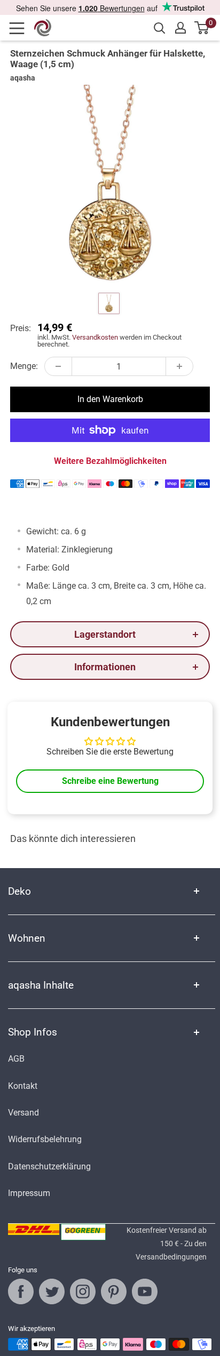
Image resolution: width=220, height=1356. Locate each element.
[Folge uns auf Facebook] (21, 1291)
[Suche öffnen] (160, 28)
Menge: (24, 366)
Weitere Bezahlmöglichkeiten (110, 461)
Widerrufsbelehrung (45, 1139)
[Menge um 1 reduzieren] (58, 366)
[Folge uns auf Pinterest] (114, 1291)
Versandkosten (95, 337)
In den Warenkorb (110, 399)
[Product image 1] (109, 303)
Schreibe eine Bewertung (110, 781)
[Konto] (180, 28)
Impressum (29, 1193)
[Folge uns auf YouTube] (145, 1291)
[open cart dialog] (202, 27)
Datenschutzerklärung (49, 1166)
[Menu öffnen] (20, 28)
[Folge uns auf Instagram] (83, 1291)
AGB (16, 1059)
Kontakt (22, 1086)
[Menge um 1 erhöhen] (179, 366)
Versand (23, 1113)
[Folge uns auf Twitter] (52, 1291)
